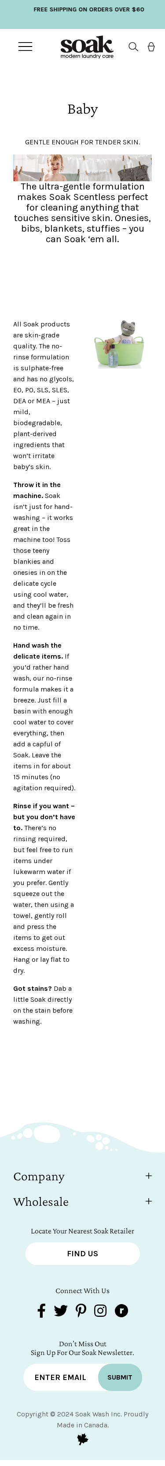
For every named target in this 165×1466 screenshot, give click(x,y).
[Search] (130, 46)
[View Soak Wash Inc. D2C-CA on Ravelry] (121, 1312)
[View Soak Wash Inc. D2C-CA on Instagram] (100, 1312)
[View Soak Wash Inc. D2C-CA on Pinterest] (81, 1312)
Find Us (82, 1253)
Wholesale (41, 1201)
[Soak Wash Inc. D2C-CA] (80, 46)
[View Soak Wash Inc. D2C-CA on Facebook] (41, 1312)
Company (39, 1175)
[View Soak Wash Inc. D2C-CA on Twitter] (61, 1312)
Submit (119, 1377)
